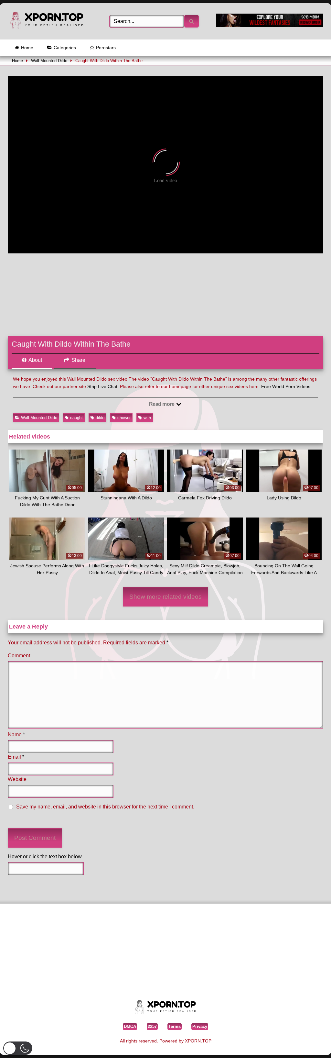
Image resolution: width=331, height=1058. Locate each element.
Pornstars (106, 47)
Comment (19, 655)
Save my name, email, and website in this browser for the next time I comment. (105, 806)
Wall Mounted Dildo (49, 60)
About (34, 360)
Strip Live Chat (102, 386)
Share (77, 360)
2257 (152, 1026)
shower (124, 417)
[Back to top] (311, 1043)
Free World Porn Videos (285, 386)
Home (27, 47)
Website (17, 779)
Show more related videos (165, 596)
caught (76, 417)
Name (16, 734)
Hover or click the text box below (45, 856)
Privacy (199, 1026)
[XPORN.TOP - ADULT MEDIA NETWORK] (51, 21)
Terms (174, 1026)
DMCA (130, 1026)
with (147, 417)
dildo (100, 417)
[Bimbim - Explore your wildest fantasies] (269, 25)
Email (16, 757)
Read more (162, 404)
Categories (65, 47)
